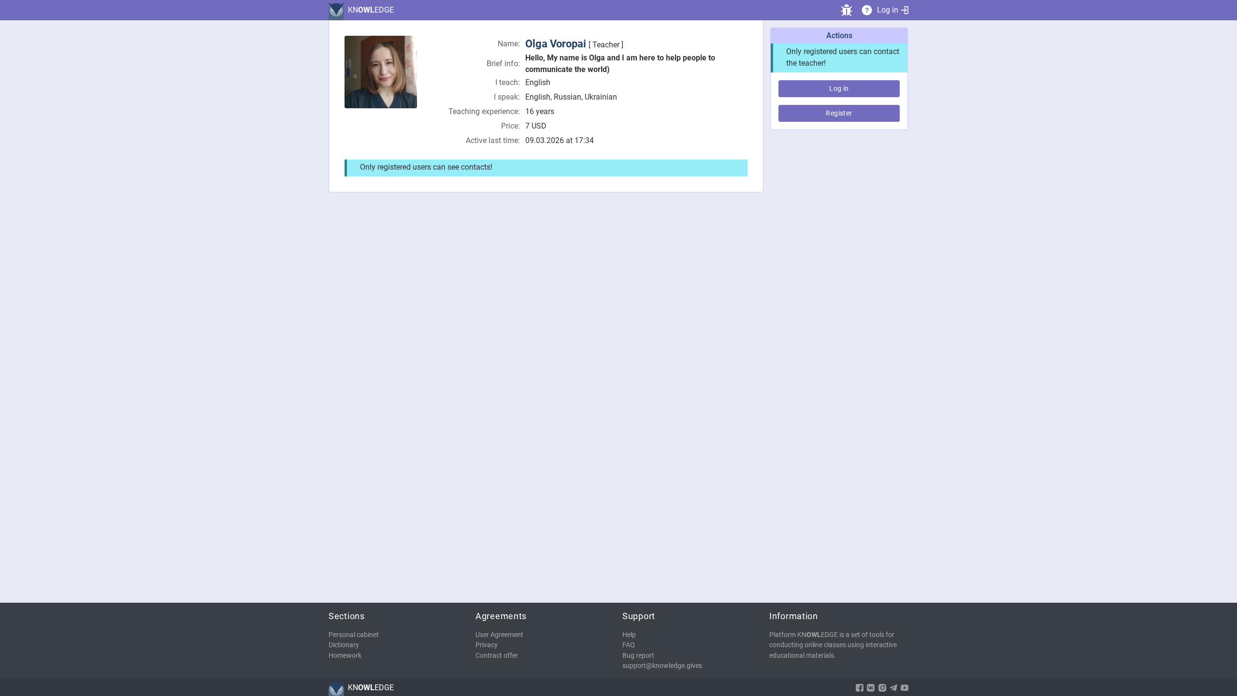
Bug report (638, 656)
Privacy (486, 645)
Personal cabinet (354, 635)
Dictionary (344, 645)
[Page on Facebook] (859, 688)
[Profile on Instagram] (882, 688)
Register (839, 113)
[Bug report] (846, 10)
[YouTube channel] (904, 688)
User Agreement (499, 635)
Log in (887, 9)
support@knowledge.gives (662, 666)
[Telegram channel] (893, 688)
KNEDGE (371, 9)
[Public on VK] (871, 688)
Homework (345, 656)
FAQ (628, 645)
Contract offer (496, 656)
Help (629, 635)
